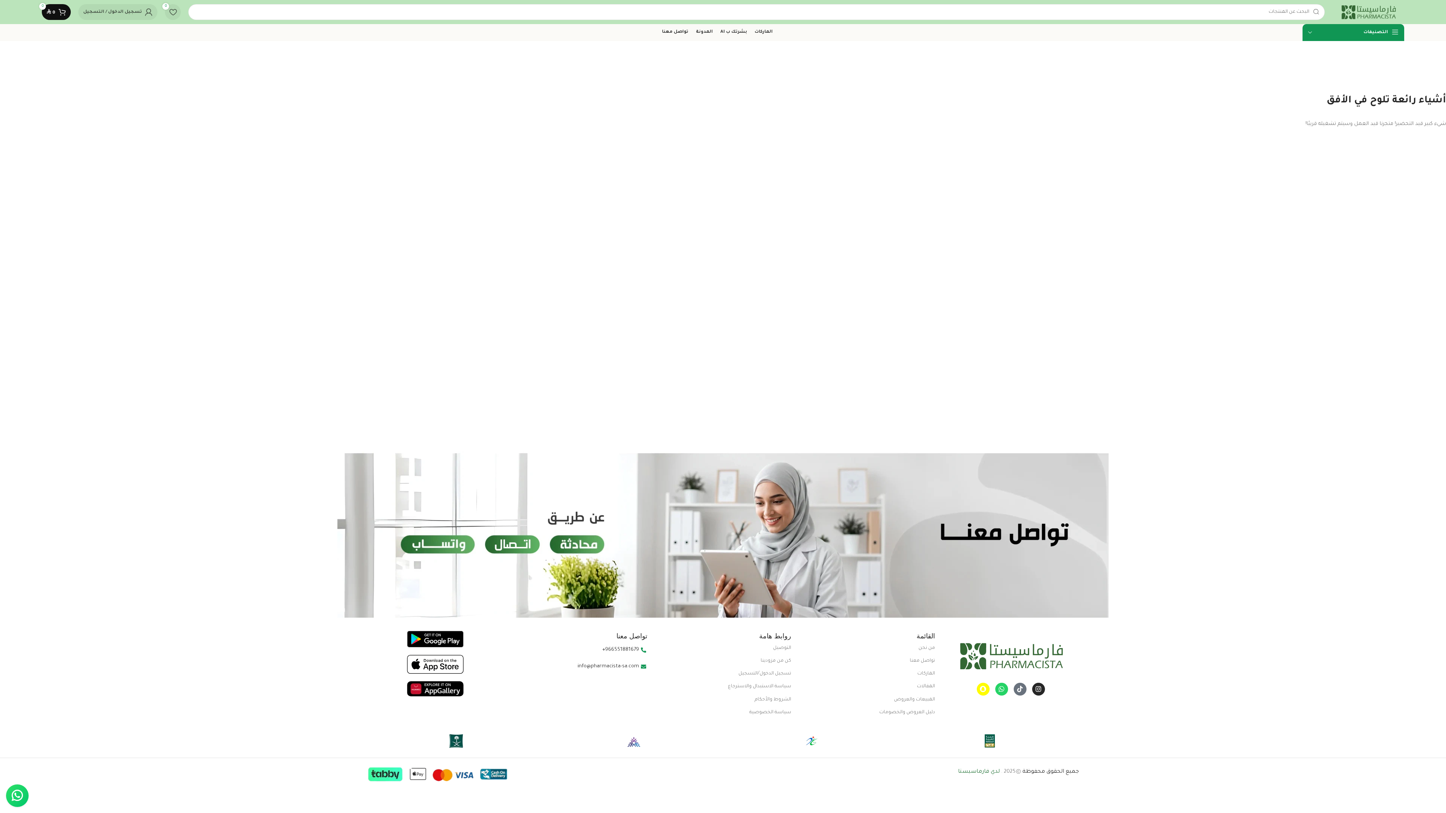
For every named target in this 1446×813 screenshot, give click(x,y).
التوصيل (782, 648)
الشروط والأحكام (773, 699)
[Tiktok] (1020, 689)
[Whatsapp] (1001, 689)
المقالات (926, 686)
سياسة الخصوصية (770, 712)
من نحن (926, 648)
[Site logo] (1368, 12)
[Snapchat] (983, 689)
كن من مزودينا (776, 661)
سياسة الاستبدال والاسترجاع (759, 686)
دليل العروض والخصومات (907, 712)
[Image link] (1011, 656)
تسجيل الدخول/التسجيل (764, 673)
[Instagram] (1038, 689)
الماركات (926, 673)
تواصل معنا (922, 661)
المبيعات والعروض (914, 699)
